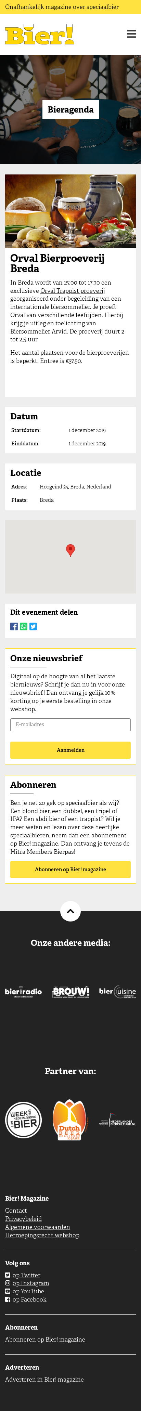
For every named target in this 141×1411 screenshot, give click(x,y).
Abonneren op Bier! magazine (70, 869)
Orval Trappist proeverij (72, 291)
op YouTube (28, 1291)
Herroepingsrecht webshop (42, 1235)
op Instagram (31, 1283)
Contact (16, 1210)
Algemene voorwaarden (37, 1227)
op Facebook (30, 1299)
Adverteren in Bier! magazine (44, 1379)
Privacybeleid (23, 1219)
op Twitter (26, 1275)
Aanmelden (71, 750)
